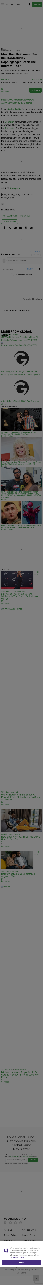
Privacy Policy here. (18, 1257)
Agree (21, 1262)
